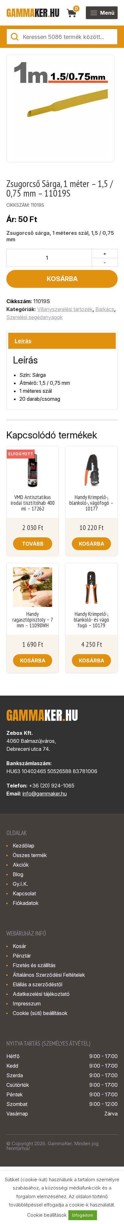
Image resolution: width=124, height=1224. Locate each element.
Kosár (19, 946)
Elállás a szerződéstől (37, 984)
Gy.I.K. (20, 884)
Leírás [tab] (23, 341)
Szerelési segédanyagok (34, 317)
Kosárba (62, 279)
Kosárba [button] (91, 544)
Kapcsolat (24, 893)
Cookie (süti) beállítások (40, 1013)
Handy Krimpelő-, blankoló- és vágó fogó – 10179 (91, 619)
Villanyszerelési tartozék (65, 309)
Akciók (21, 865)
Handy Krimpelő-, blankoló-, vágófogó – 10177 (91, 502)
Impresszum (27, 1003)
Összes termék (30, 855)
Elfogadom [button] (82, 1215)
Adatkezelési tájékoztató (41, 994)
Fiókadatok (25, 903)
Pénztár (22, 955)
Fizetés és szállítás (34, 965)
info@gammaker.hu (45, 793)
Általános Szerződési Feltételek (49, 975)
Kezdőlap (23, 845)
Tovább (33, 544)
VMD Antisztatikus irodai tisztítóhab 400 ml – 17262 (32, 502)
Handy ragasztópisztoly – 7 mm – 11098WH (32, 619)
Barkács (104, 309)
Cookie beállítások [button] (47, 1215)
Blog (18, 874)
